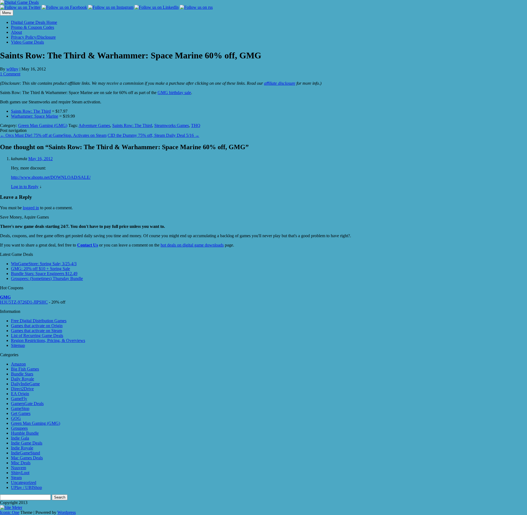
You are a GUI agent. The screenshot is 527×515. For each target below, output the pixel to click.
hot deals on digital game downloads (192, 245)
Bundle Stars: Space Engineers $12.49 (44, 273)
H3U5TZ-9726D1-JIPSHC (24, 302)
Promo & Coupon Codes (32, 27)
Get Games (20, 413)
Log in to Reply (24, 186)
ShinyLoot (20, 472)
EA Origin (20, 393)
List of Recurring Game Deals (37, 335)
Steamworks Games (171, 125)
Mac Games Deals (27, 457)
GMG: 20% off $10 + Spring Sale (40, 268)
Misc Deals (20, 462)
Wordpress (66, 512)
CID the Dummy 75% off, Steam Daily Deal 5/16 (153, 135)
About (16, 32)
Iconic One (9, 512)
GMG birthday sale (174, 92)
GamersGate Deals (27, 403)
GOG (16, 418)
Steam (16, 477)
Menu (6, 13)
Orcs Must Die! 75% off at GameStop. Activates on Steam (53, 135)
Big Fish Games (25, 369)
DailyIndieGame (25, 383)
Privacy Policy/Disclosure (33, 37)
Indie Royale (22, 448)
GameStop (20, 408)
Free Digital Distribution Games (38, 320)
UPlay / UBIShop (26, 487)
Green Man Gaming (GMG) (42, 125)
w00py (12, 69)
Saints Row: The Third (31, 111)
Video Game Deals (27, 42)
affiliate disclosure (279, 83)
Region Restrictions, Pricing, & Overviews (48, 340)
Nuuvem (18, 467)
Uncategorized (23, 482)
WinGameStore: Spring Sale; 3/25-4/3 (44, 263)
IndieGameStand (25, 453)
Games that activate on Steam (36, 330)
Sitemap (18, 345)
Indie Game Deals (26, 443)
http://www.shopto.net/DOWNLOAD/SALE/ (51, 177)
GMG (5, 297)
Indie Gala (20, 438)
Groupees (19, 428)
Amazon (18, 364)
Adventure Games (94, 125)
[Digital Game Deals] (19, 2)
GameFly (19, 398)
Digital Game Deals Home (34, 22)
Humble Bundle (25, 433)
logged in (31, 207)
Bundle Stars (22, 374)
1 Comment (10, 74)
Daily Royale (22, 379)
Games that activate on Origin (37, 325)
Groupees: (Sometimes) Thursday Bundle (47, 278)
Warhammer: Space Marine (34, 116)
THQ (195, 125)
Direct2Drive (22, 388)
